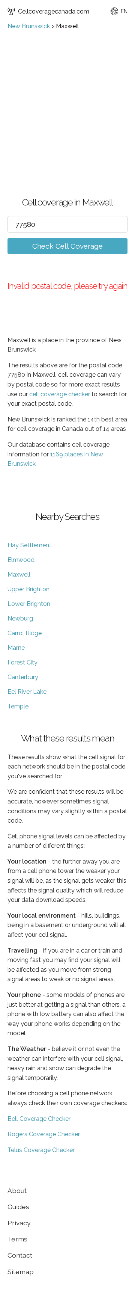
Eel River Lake (27, 691)
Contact (20, 1255)
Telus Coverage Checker (41, 1150)
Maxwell (19, 574)
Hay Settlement (29, 545)
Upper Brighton (29, 589)
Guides (18, 1207)
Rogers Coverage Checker (44, 1134)
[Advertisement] (67, 101)
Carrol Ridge (25, 633)
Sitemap (21, 1272)
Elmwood (21, 559)
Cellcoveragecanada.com (53, 11)
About (17, 1190)
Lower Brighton (29, 603)
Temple (18, 706)
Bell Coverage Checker (39, 1118)
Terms (17, 1239)
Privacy (19, 1223)
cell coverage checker (59, 394)
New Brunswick (29, 26)
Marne (16, 647)
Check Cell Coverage (67, 246)
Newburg (20, 618)
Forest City (23, 662)
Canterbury (23, 677)
